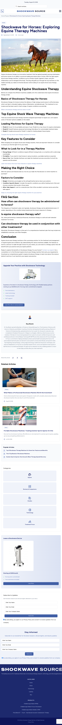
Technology (31, 688)
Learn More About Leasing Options (14, 305)
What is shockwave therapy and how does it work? (16, 109)
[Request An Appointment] (2, 11)
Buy (31, 694)
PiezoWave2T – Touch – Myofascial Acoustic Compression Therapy (31, 712)
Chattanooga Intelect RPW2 (31, 703)
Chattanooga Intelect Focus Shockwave (31, 706)
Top (58, 721)
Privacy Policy (31, 722)
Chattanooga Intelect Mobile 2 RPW (31, 709)
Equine (7, 16)
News (31, 685)
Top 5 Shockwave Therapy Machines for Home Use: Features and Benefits (27, 450)
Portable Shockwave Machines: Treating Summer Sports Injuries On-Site (28, 431)
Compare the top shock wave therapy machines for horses (18, 134)
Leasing (31, 691)
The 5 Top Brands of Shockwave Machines (18, 453)
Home (2, 16)
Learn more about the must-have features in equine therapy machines (21, 163)
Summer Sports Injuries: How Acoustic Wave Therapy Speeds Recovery (26, 457)
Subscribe (31, 615)
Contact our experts (48, 250)
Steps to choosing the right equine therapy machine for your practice (21, 192)
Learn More (31, 583)
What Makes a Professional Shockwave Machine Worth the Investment (28, 393)
